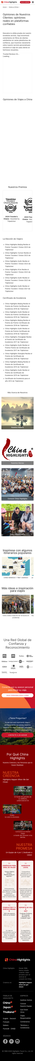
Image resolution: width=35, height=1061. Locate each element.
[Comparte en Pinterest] (11, 1043)
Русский (6, 1029)
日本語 (13, 1029)
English (5, 1018)
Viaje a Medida (25, 2)
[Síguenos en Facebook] (5, 1043)
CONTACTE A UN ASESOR (17, 735)
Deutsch (13, 1018)
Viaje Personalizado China (17, 695)
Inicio (4, 7)
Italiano (5, 1025)
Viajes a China (13, 7)
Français (6, 1022)
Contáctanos (25, 1022)
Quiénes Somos (26, 1000)
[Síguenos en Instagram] (17, 1043)
